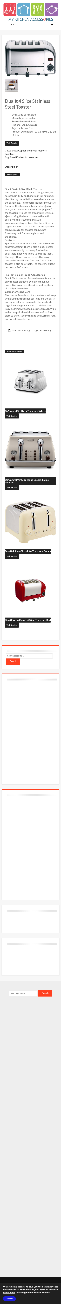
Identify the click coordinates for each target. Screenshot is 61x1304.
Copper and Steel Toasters (32, 150)
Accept (9, 1298)
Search (13, 661)
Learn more (9, 1292)
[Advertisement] (30, 730)
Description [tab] (11, 166)
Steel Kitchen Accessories (24, 157)
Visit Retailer (12, 143)
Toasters (9, 153)
